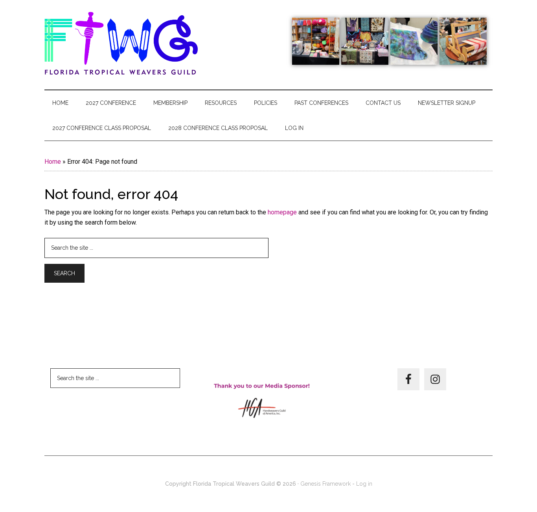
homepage (282, 212)
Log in (364, 484)
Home (52, 161)
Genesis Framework (325, 484)
